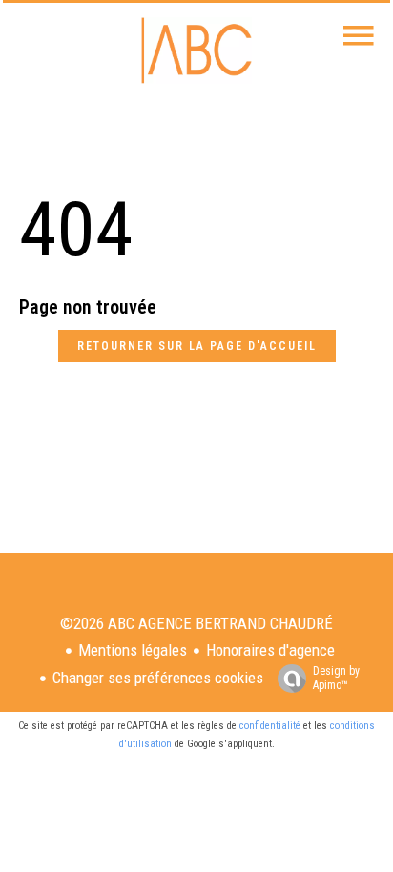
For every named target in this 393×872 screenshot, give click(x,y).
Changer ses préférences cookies (157, 677)
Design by (336, 678)
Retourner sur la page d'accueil (197, 346)
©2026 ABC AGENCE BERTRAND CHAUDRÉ (196, 623)
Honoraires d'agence (270, 649)
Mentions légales (132, 649)
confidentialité (269, 726)
